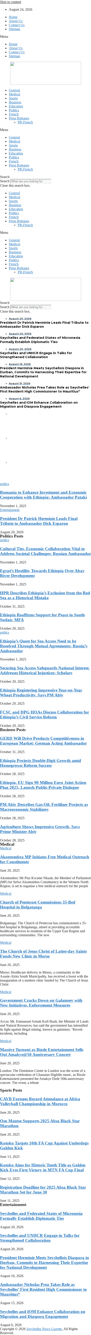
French (14, 114)
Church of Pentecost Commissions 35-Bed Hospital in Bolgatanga (37, 904)
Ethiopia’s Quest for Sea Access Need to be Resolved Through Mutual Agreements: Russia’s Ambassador (43, 646)
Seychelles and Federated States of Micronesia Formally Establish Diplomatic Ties (41, 1216)
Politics (14, 110)
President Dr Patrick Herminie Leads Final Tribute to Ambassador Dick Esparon (39, 521)
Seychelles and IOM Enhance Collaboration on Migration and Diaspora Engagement (42, 1314)
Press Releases (19, 118)
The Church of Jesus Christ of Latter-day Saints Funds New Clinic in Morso (43, 953)
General (14, 90)
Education (16, 106)
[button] (45, 37)
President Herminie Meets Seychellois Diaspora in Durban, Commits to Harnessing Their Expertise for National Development (44, 1262)
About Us (16, 21)
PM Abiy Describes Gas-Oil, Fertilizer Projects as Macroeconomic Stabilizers (44, 807)
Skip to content (10, 2)
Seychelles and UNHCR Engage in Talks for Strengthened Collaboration (40, 1238)
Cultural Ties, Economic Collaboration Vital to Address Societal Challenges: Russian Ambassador (45, 551)
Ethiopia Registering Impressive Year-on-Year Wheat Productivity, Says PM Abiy (41, 692)
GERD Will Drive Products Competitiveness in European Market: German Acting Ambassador (43, 741)
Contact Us (17, 25)
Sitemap (14, 29)
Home (13, 17)
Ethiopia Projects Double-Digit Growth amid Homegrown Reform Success (40, 763)
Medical (14, 94)
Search (4, 181)
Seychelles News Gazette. (45, 1329)
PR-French (25, 122)
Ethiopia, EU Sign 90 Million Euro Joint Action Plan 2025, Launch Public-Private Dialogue (43, 785)
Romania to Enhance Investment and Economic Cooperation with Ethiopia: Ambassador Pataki (43, 495)
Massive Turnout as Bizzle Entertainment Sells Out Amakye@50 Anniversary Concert (41, 1052)
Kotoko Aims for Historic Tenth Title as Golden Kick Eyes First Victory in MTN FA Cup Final (42, 1167)
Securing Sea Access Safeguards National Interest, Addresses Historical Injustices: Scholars (45, 670)
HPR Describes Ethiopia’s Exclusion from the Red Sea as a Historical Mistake (45, 595)
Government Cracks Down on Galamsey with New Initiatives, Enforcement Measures (41, 1003)
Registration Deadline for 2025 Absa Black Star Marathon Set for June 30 (43, 1189)
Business (15, 102)
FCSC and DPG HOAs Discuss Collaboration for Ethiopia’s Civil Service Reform (44, 714)
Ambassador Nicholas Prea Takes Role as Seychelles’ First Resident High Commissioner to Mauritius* (43, 1289)
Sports (13, 98)
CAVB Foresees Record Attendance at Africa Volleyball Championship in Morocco (40, 1101)
